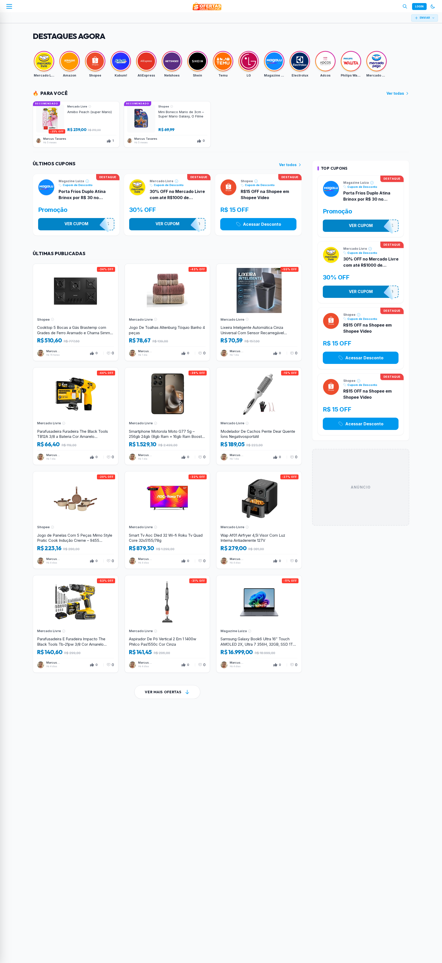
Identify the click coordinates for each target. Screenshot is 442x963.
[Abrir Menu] (9, 6)
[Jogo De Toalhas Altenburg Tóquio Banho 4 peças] (167, 312)
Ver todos (288, 165)
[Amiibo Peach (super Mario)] (76, 124)
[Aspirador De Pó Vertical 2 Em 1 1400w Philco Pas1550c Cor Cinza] (167, 624)
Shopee (247, 181)
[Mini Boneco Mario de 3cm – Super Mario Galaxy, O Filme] (167, 124)
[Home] (207, 6)
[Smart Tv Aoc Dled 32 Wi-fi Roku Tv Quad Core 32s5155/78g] (167, 520)
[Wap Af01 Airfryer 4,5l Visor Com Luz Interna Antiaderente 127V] (259, 520)
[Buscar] (405, 6)
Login (419, 6)
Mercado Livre (161, 181)
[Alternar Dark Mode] (433, 6)
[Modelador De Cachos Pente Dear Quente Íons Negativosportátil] (259, 416)
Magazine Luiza (71, 181)
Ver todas (395, 93)
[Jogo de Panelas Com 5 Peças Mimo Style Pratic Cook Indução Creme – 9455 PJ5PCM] (75, 520)
